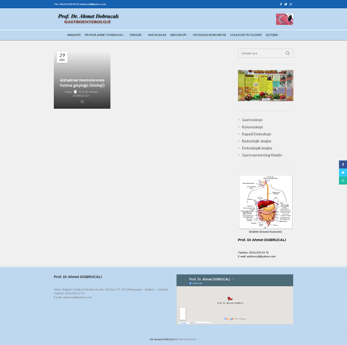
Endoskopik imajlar (257, 148)
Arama (288, 53)
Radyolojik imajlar (256, 141)
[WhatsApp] (290, 4)
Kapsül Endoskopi (256, 134)
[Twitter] (285, 4)
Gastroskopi (252, 120)
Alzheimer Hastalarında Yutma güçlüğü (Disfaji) (82, 83)
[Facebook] (281, 4)
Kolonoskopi (252, 127)
